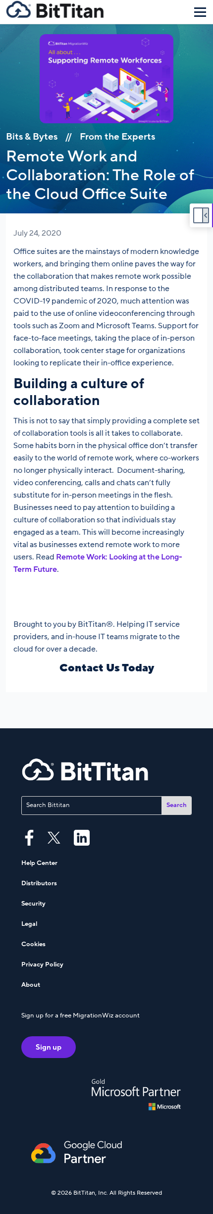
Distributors (39, 883)
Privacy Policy (42, 964)
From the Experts (117, 137)
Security (33, 903)
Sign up (48, 1047)
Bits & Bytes (31, 137)
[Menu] (200, 12)
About (30, 984)
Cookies (33, 944)
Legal (29, 923)
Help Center (39, 863)
